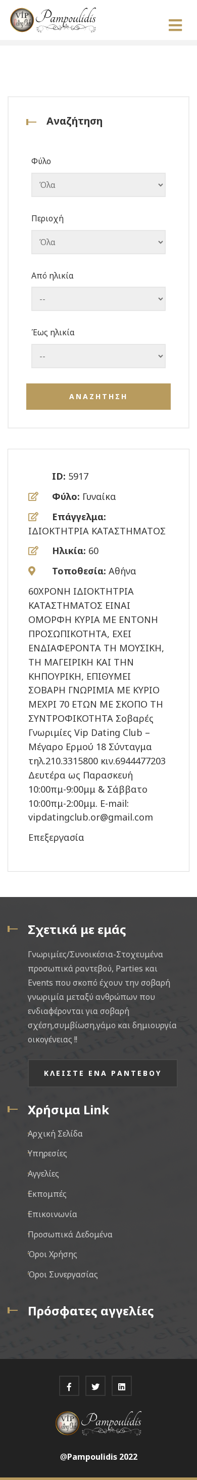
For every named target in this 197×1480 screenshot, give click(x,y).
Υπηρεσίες (47, 1153)
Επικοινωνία (52, 1214)
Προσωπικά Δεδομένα (70, 1234)
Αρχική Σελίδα (55, 1133)
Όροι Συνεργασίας (63, 1274)
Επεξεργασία (56, 837)
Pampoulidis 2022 (102, 1456)
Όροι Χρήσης (52, 1254)
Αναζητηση (98, 396)
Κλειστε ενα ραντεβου (103, 1073)
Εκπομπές (47, 1193)
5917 (78, 476)
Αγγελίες (43, 1173)
